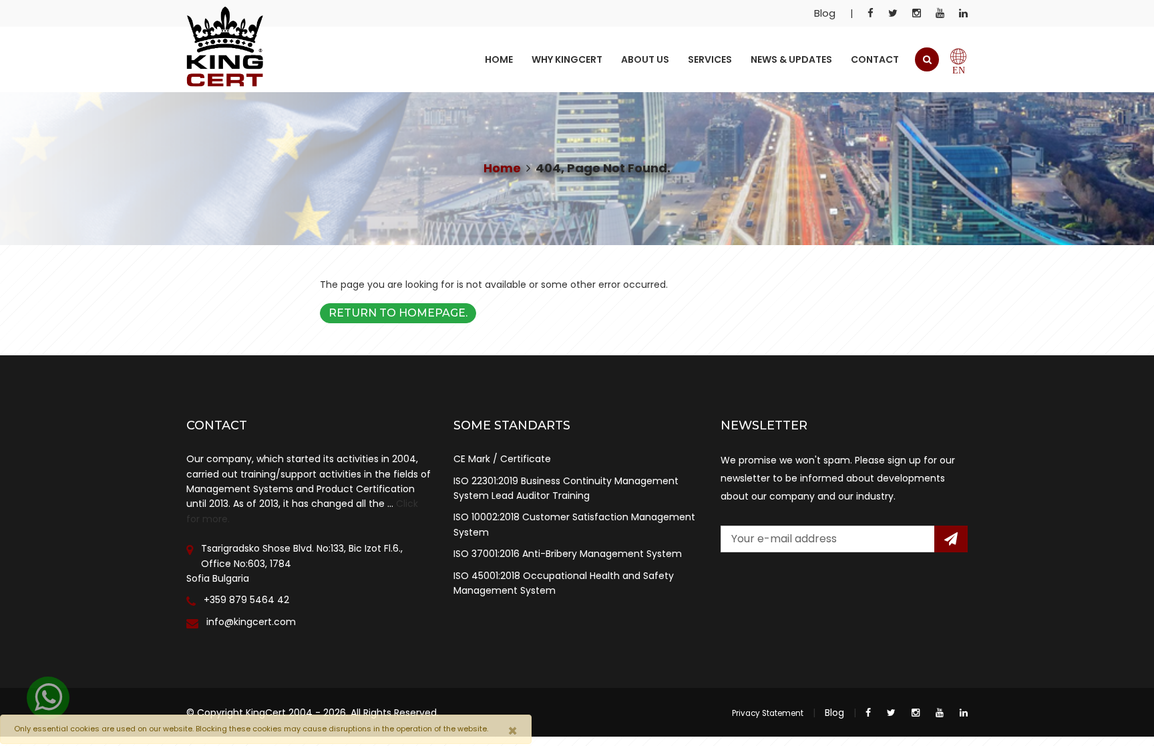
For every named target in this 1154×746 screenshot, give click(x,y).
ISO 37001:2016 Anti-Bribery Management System (567, 553)
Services (710, 59)
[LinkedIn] (963, 13)
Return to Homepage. (398, 313)
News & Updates (791, 59)
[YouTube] (940, 13)
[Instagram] (916, 13)
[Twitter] (893, 13)
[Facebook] (871, 13)
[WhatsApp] (48, 698)
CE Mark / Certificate (502, 458)
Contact (875, 59)
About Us (645, 59)
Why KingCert (567, 59)
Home (499, 59)
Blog (824, 13)
